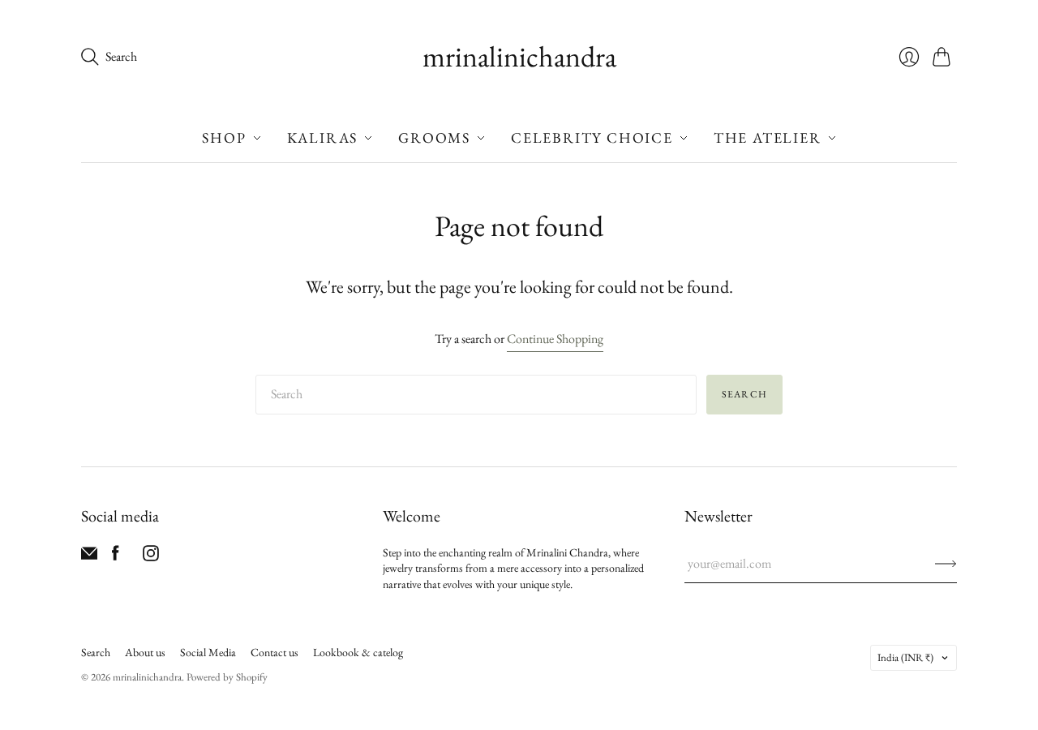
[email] (89, 556)
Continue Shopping (555, 338)
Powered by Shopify (227, 677)
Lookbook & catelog (358, 652)
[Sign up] (946, 563)
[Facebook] (115, 556)
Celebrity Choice (592, 137)
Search (744, 394)
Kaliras (322, 137)
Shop (224, 137)
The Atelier (767, 137)
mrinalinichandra (519, 56)
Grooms (434, 137)
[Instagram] (151, 556)
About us (145, 652)
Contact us (274, 652)
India (905, 657)
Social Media (208, 652)
